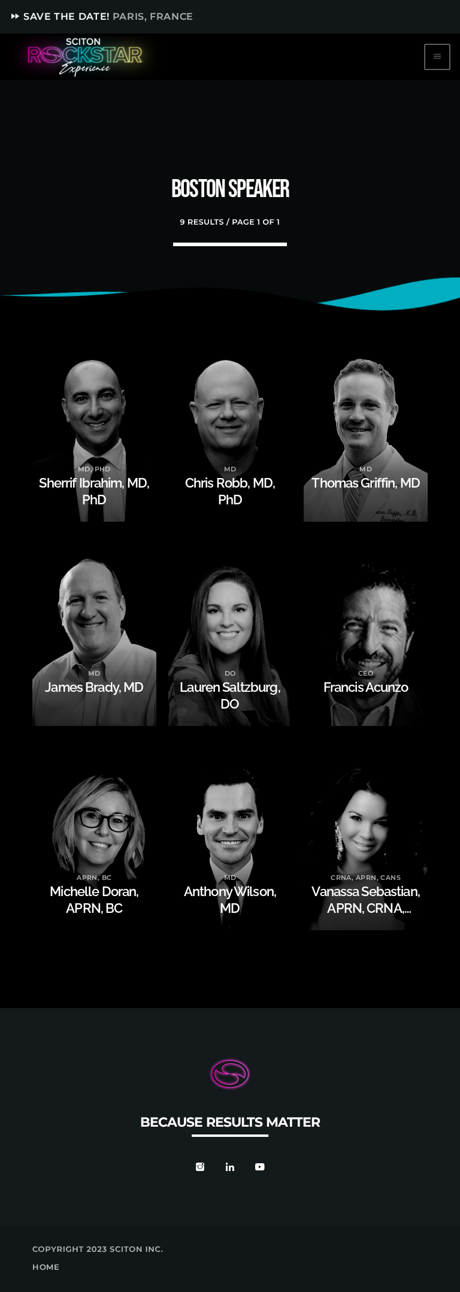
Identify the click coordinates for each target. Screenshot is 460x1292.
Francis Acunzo (365, 687)
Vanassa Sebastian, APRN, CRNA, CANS (365, 908)
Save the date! (101, 16)
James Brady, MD (94, 687)
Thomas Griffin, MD (365, 483)
